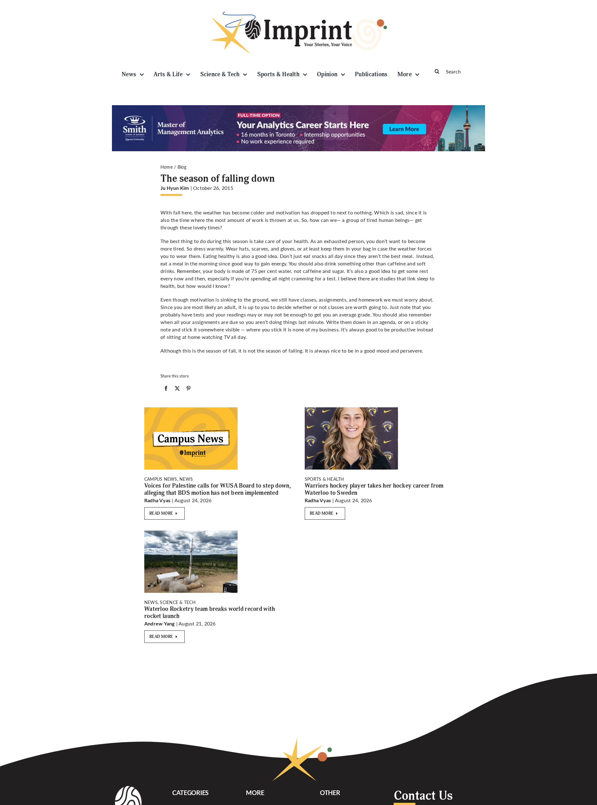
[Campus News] (191, 409)
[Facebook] (166, 389)
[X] (177, 389)
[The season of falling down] (191, 532)
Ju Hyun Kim (174, 188)
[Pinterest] (188, 389)
